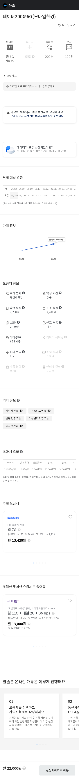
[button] (33, 563)
